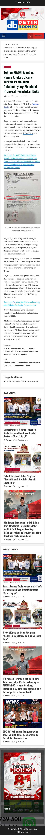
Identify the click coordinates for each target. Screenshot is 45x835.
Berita (7, 67)
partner (38, 35)
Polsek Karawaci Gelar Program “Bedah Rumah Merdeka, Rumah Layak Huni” (20, 479)
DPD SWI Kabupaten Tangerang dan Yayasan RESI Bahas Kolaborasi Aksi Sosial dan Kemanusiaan (20, 735)
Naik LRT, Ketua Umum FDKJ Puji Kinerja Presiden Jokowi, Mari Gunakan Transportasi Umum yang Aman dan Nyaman (21, 350)
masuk (17, 381)
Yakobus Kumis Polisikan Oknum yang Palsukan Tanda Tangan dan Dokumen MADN (22, 362)
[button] (3, 35)
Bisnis (16, 423)
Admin (6, 96)
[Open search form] (23, 35)
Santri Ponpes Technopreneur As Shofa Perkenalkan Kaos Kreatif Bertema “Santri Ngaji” (20, 433)
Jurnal (16, 469)
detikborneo (28, 133)
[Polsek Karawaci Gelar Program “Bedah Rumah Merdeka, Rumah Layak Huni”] (22, 458)
